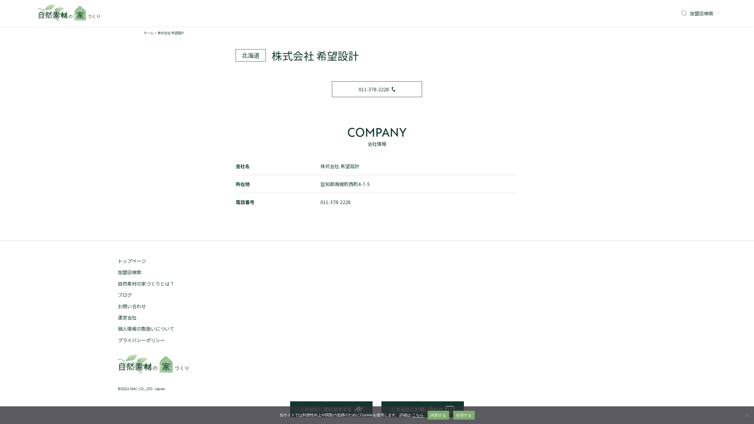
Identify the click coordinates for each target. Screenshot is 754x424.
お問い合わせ (132, 306)
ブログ (125, 294)
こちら (418, 415)
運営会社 (127, 317)
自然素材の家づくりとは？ (146, 283)
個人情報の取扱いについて (146, 328)
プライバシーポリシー (141, 340)
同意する (438, 415)
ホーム (148, 32)
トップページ (132, 260)
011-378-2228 (374, 89)
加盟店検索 (701, 13)
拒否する (464, 415)
